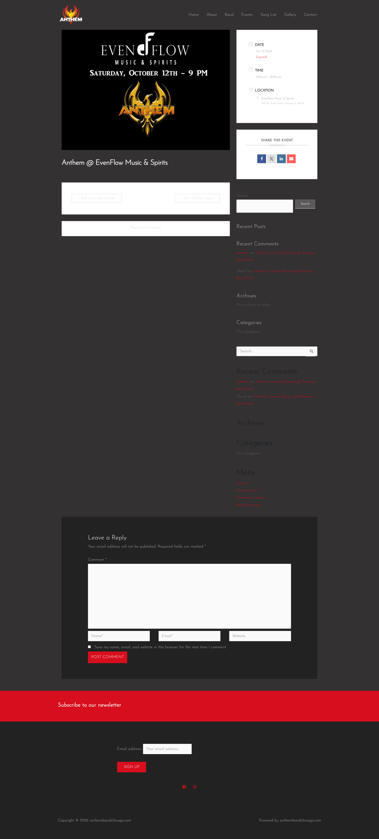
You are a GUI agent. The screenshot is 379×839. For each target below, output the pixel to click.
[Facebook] (184, 787)
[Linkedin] (281, 158)
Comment (97, 560)
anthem (242, 253)
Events (247, 15)
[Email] (291, 158)
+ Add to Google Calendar (96, 198)
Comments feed (249, 498)
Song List (268, 15)
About (212, 15)
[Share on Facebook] (261, 158)
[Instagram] (195, 787)
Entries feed (246, 491)
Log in (241, 483)
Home (194, 15)
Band (229, 15)
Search (242, 196)
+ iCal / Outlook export (197, 198)
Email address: (130, 749)
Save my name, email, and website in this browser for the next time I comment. (160, 647)
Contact (310, 15)
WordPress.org (248, 505)
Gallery (290, 15)
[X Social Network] (271, 158)
